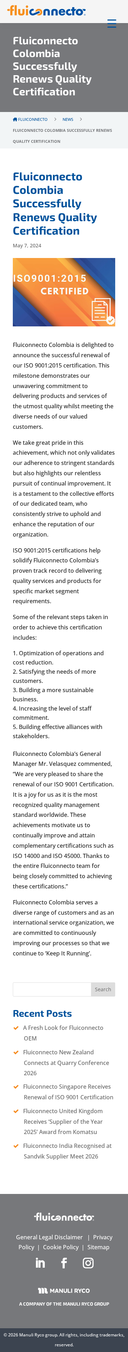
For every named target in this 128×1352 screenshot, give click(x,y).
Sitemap (98, 1247)
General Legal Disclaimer (49, 1237)
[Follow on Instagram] (88, 1263)
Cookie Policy (61, 1247)
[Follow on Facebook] (64, 1263)
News (68, 119)
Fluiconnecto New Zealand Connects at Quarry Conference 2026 (66, 1062)
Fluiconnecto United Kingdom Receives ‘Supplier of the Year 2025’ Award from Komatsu (63, 1121)
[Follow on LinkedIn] (39, 1263)
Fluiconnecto (32, 119)
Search (103, 989)
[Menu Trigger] (112, 23)
